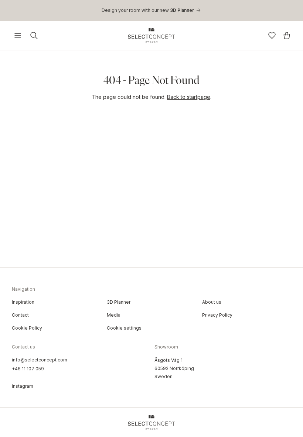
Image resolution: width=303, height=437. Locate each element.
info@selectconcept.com (39, 360)
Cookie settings (124, 328)
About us (211, 302)
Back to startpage (188, 97)
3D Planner (118, 302)
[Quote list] (286, 35)
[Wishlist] (272, 35)
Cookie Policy (27, 328)
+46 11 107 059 (28, 368)
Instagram (22, 386)
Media (113, 315)
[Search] (34, 35)
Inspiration (23, 302)
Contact (20, 315)
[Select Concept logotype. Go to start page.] (151, 35)
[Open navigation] (18, 35)
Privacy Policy (217, 315)
